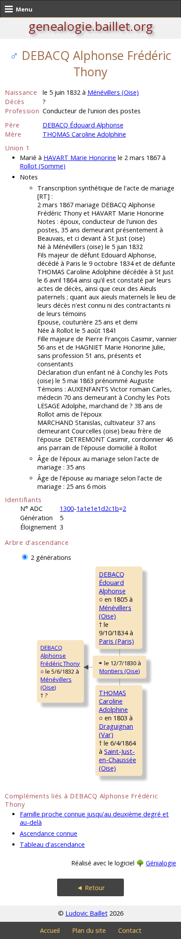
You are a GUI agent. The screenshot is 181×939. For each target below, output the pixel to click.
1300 (67, 508)
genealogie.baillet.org (91, 26)
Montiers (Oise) (119, 671)
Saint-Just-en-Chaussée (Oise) (117, 759)
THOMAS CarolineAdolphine (113, 701)
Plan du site (89, 930)
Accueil (50, 930)
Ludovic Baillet (86, 913)
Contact (129, 930)
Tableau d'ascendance (52, 844)
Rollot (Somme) (42, 166)
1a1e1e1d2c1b (97, 508)
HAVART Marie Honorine (79, 157)
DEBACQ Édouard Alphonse (83, 125)
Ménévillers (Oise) (113, 92)
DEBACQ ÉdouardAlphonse (112, 582)
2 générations (51, 557)
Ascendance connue (48, 833)
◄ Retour (90, 887)
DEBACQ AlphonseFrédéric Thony (60, 655)
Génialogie (161, 863)
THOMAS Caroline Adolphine (84, 134)
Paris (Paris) (116, 641)
